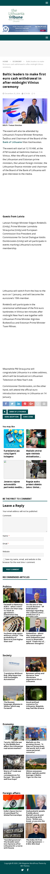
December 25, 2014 (12, 93)
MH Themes (25, 866)
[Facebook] (27, 870)
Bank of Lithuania (12, 142)
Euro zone (28, 417)
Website (6, 551)
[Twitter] (22, 870)
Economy (8, 724)
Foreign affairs (11, 793)
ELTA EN (27, 93)
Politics (7, 586)
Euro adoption (12, 417)
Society (7, 655)
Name (6, 536)
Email (5, 543)
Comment (7, 515)
